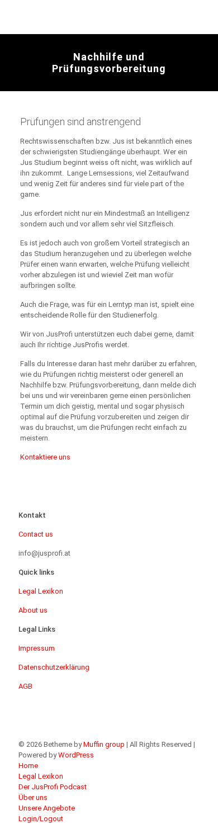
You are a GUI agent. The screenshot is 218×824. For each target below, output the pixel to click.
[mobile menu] (202, 16)
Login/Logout (40, 818)
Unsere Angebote (46, 808)
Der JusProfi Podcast (52, 787)
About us (33, 610)
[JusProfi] (92, 17)
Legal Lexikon (40, 591)
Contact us (35, 534)
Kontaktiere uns (45, 457)
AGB (25, 686)
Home (28, 765)
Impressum (36, 648)
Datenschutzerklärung (53, 667)
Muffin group (104, 744)
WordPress (76, 755)
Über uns (33, 797)
